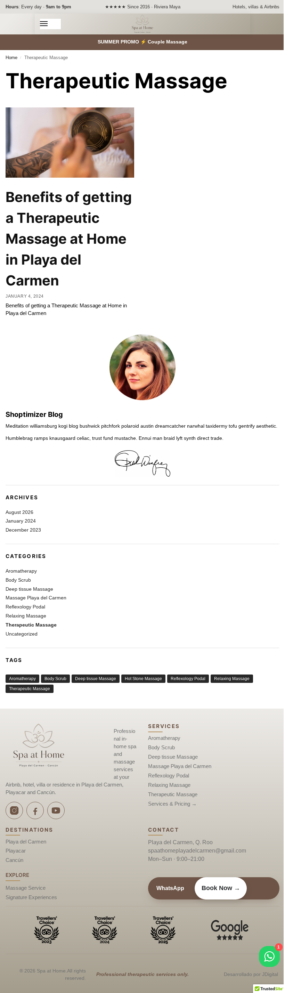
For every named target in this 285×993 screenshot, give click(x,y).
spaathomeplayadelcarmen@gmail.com (197, 851)
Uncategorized (22, 634)
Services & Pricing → (172, 804)
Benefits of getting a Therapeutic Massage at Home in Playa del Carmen (69, 238)
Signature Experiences (31, 897)
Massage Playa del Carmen (36, 597)
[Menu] (50, 24)
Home (11, 57)
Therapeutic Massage (31, 625)
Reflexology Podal (25, 606)
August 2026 (19, 512)
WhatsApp (170, 888)
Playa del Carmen (26, 842)
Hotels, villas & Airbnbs (256, 6)
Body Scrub (18, 580)
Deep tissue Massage (29, 589)
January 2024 (21, 521)
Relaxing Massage (26, 616)
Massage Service (26, 888)
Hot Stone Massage (143, 678)
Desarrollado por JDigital (251, 974)
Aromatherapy (21, 571)
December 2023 (23, 530)
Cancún (14, 860)
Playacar (16, 851)
